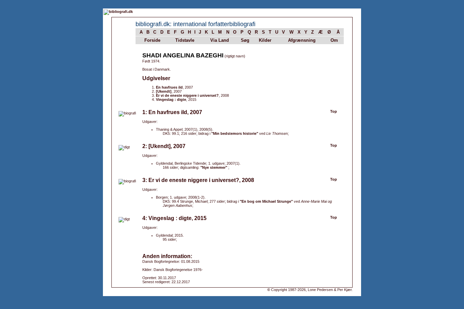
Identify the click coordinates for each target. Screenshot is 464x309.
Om (334, 40)
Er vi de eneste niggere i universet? (187, 95)
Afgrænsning (302, 40)
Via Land (219, 40)
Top (333, 111)
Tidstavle (184, 40)
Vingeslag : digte (171, 99)
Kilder (265, 40)
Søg (245, 40)
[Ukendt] (164, 91)
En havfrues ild (169, 87)
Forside (152, 40)
